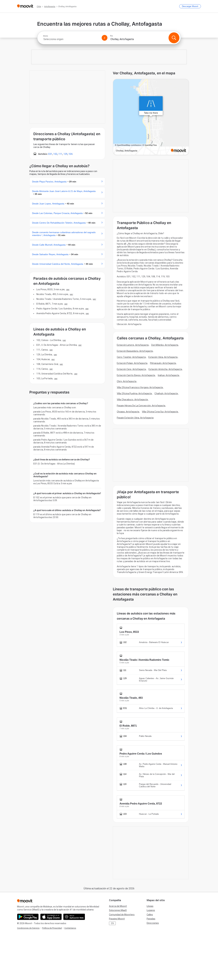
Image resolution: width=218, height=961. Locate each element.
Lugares (151, 910)
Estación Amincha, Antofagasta (165, 369)
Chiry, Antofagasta (126, 381)
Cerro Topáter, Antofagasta (131, 357)
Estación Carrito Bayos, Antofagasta (136, 375)
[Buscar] (174, 37)
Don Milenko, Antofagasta (164, 345)
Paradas (151, 918)
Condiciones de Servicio (28, 928)
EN (112, 923)
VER (67, 289)
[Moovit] (25, 6)
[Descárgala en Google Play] (28, 917)
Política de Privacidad (52, 928)
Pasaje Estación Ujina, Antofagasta (135, 417)
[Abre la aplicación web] (74, 917)
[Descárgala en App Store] (51, 917)
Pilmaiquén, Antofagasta (163, 363)
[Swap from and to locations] (104, 38)
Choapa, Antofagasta (128, 411)
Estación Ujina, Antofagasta (163, 357)
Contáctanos (70, 928)
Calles (150, 914)
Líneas (150, 906)
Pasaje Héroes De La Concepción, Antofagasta (141, 405)
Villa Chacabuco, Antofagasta (132, 399)
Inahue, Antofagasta (168, 375)
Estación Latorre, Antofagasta (133, 345)
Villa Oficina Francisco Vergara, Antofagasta (140, 387)
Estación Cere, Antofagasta (131, 369)
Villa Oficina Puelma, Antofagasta (134, 393)
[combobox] (71, 39)
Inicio (45, 36)
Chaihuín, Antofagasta (166, 393)
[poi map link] (151, 117)
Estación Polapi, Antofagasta (132, 363)
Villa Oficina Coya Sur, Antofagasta (160, 411)
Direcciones (153, 923)
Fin (111, 36)
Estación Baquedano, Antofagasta (135, 351)
